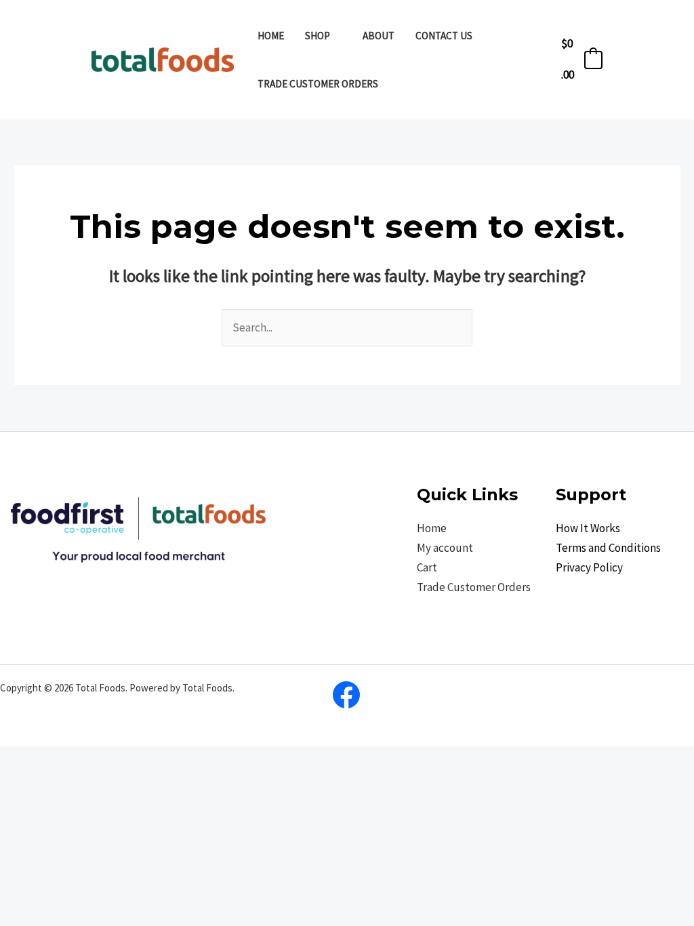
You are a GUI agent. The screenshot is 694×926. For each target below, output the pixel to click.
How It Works (588, 528)
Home (432, 528)
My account (445, 547)
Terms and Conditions (608, 547)
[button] (336, 35)
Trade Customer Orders (474, 587)
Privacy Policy (589, 567)
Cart (427, 567)
